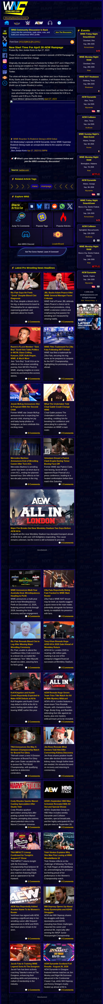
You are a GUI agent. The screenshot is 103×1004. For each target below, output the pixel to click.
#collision (89, 128)
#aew (35, 186)
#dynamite (89, 107)
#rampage (46, 186)
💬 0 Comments (65, 322)
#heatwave (89, 87)
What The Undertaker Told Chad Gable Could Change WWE (57, 407)
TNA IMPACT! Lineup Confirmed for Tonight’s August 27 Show (22, 855)
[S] (24, 42)
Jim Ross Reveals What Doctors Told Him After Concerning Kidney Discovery (58, 750)
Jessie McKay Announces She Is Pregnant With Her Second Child (25, 407)
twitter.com (24, 170)
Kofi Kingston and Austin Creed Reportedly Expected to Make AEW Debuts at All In (25, 696)
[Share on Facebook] (46, 206)
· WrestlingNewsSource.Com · (16, 18)
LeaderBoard (58, 244)
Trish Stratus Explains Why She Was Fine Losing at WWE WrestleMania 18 (58, 855)
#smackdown (89, 47)
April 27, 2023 (50, 99)
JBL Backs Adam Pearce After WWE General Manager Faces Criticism (58, 295)
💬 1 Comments (32, 322)
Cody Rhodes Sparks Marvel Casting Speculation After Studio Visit (24, 804)
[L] (30, 42)
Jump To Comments (20, 226)
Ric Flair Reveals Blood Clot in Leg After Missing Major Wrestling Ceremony (25, 644)
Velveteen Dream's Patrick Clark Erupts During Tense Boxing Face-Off (56, 461)
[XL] (33, 42)
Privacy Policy (90, 300)
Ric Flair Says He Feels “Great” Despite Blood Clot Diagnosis (23, 295)
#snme (88, 147)
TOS (82, 300)
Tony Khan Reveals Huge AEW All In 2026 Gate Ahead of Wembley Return (58, 644)
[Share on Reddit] (54, 206)
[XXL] (37, 42)
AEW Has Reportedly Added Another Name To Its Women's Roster (25, 909)
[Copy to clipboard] (31, 206)
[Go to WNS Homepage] (16, 8)
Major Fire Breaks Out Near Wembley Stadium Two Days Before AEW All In (41, 529)
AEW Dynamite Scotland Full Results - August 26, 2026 (58, 965)
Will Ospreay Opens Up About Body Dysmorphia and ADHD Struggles (58, 909)
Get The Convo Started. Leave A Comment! (42, 252)
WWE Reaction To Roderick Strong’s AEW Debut (35, 139)
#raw (89, 70)
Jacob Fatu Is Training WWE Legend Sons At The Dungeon (25, 965)
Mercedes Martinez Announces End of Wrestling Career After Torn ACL (24, 461)
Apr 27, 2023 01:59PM (37, 151)
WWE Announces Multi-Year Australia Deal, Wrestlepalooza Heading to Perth (25, 593)
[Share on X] (69, 206)
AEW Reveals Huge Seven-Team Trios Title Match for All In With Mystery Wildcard (57, 696)
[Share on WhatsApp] (62, 206)
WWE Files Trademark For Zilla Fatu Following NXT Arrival (58, 348)
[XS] (21, 42)
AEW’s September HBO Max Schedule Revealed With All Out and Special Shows (57, 804)
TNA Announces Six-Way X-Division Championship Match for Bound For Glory (25, 750)
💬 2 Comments (32, 722)
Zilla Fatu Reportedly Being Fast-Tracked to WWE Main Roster (57, 593)
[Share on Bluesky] (39, 206)
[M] (27, 42)
